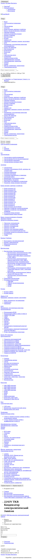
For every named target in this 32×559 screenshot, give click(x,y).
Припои (6, 442)
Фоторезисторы (8, 379)
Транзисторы (8, 378)
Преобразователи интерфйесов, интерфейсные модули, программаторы (17, 471)
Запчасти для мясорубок (11, 224)
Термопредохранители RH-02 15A (14, 348)
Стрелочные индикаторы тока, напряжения (16, 478)
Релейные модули (9, 476)
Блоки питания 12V (10, 188)
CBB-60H (10, 281)
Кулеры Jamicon (8, 293)
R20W (6, 393)
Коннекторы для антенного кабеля (14, 178)
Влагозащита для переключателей (14, 241)
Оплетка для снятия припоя (12, 437)
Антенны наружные (10, 173)
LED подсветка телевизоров (12, 23)
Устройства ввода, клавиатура (13, 482)
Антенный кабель (9, 176)
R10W (6, 391)
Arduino (6, 454)
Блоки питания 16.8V (10, 191)
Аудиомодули (8, 463)
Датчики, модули (9, 464)
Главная (6, 491)
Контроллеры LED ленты (11, 409)
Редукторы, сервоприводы (12, 475)
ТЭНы (6, 235)
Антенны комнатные (10, 172)
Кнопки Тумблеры (9, 35)
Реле (5, 53)
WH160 (6, 324)
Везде (5, 21)
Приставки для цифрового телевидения (15, 181)
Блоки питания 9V (9, 205)
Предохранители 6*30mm (11, 342)
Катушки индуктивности (11, 363)
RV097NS (7, 320)
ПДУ (5, 43)
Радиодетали (8, 50)
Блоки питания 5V (9, 199)
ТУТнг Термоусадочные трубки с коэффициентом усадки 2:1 (14, 420)
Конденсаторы (8, 37)
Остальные (7, 150)
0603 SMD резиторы (10, 387)
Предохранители (9, 49)
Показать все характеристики (12, 524)
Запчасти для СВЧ (9, 227)
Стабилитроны (8, 373)
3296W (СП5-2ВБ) (9, 315)
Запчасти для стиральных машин (13, 229)
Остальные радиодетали (11, 369)
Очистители (7, 440)
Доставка (8, 3)
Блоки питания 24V (10, 194)
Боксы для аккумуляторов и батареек (15, 30)
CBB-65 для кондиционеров (16, 283)
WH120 (6, 321)
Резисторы (7, 52)
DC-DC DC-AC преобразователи (13, 460)
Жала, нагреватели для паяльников (14, 300)
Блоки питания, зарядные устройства (15, 29)
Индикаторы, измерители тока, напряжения (17, 467)
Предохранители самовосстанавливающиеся (17, 345)
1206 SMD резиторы (10, 390)
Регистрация (11, 11)
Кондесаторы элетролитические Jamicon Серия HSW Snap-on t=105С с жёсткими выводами (19, 269)
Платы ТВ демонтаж (10, 47)
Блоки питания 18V (10, 193)
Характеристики (9, 543)
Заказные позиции (9, 32)
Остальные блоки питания (12, 212)
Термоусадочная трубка (11, 58)
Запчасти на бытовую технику (13, 34)
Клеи (5, 434)
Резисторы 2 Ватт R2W (11, 397)
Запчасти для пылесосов (11, 226)
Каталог (5, 142)
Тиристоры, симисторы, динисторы (14, 376)
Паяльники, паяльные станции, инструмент (17, 41)
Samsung (6, 148)
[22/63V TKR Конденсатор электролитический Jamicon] (16, 516)
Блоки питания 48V (10, 197)
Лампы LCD (7, 40)
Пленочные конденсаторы (11, 278)
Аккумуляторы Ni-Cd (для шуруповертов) (16, 159)
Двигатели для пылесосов (11, 223)
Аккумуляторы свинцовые (12, 160)
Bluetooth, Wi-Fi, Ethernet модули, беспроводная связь (13, 456)
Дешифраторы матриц (10, 360)
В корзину (3, 537)
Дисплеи (6, 466)
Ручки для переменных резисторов (14, 332)
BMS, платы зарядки (10, 458)
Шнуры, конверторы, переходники (14, 65)
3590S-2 (6, 318)
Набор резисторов (9, 396)
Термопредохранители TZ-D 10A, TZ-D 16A (17, 350)
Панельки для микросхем (11, 372)
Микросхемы (8, 366)
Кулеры (6, 38)
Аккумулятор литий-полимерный (14, 157)
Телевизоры (7, 56)
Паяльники (7, 303)
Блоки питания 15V (10, 190)
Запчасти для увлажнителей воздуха (14, 230)
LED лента (7, 406)
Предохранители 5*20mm (11, 340)
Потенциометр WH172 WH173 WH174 (15, 313)
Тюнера (6, 62)
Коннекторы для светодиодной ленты (15, 408)
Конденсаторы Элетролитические (14, 251)
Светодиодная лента (10, 55)
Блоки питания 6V (9, 200)
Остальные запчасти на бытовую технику (16, 232)
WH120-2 (7, 323)
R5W (5, 394)
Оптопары (7, 367)
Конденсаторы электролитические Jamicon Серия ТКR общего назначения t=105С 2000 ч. (19, 255)
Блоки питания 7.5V (10, 202)
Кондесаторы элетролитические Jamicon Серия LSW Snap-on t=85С (19, 273)
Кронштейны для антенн (11, 179)
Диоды (6, 361)
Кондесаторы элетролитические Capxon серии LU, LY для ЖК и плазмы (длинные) (19, 265)
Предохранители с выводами (12, 343)
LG (5, 24)
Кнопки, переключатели (11, 242)
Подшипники (8, 233)
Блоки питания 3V (9, 196)
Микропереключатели (10, 244)
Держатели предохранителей (12, 339)
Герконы (6, 358)
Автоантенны (8, 167)
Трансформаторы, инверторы (12, 61)
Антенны (7, 27)
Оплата (3, 3)
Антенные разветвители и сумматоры (15, 175)
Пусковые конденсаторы (11, 280)
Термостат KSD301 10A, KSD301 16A (15, 351)
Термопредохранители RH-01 (12, 346)
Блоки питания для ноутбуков (12, 206)
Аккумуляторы (8, 26)
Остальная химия (9, 439)
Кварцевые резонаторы (11, 364)
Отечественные (8, 370)
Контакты (14, 3)
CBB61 (10, 284)
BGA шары (7, 431)
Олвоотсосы (7, 302)
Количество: (4, 530)
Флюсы (6, 446)
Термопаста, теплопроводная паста (14, 445)
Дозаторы (7, 433)
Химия (6, 64)
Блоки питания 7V (9, 203)
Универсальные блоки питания (13, 214)
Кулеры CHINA (8, 291)
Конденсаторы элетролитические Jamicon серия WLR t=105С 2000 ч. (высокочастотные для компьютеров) (18, 260)
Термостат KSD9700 (10, 353)
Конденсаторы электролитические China (19, 252)
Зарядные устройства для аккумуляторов (16, 208)
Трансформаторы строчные (12, 59)
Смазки (6, 443)
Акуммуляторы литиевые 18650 (13, 162)
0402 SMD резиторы (10, 385)
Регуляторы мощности (10, 473)
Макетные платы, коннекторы (13, 469)
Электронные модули (10, 67)
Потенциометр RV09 (10, 312)
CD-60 (9, 286)
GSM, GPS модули (9, 461)
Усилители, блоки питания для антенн (15, 182)
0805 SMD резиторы (10, 388)
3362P (6, 317)
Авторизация (11, 9)
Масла (6, 436)
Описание (7, 541)
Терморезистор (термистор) (12, 375)
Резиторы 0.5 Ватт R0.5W (11, 399)
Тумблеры (7, 245)
